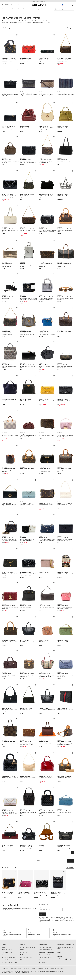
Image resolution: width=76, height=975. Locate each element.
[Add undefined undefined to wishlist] (15, 871)
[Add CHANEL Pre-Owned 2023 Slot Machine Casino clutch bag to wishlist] (72, 549)
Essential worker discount (45, 957)
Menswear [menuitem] (13, 4)
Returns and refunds (7, 952)
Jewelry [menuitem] (37, 8)
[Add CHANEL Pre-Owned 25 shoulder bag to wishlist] (17, 273)
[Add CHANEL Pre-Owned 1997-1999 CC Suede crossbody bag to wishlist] (54, 617)
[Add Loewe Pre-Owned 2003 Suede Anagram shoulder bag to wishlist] (35, 753)
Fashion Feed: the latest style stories (64, 951)
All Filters (5, 28)
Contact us (4, 944)
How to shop (7, 932)
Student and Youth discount (46, 954)
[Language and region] (62, 4)
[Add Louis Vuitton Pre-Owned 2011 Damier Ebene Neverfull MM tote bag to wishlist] (17, 718)
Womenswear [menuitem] (5, 4)
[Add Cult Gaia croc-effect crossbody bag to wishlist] (54, 822)
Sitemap (22, 959)
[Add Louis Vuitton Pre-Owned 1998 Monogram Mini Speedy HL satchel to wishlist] (72, 753)
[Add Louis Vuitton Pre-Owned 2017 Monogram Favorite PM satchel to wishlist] (35, 205)
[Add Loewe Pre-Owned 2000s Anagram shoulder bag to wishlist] (35, 103)
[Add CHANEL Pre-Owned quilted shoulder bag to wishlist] (54, 549)
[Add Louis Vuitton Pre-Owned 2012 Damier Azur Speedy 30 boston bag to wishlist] (17, 410)
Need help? (56, 932)
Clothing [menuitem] (14, 8)
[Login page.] (66, 4)
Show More (70, 867)
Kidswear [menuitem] (20, 4)
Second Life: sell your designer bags (65, 948)
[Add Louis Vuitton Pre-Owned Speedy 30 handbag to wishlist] (72, 308)
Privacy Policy (63, 918)
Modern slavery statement (26, 954)
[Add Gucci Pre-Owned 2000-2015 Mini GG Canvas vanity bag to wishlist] (35, 787)
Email (40, 907)
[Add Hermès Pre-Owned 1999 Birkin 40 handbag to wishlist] (35, 582)
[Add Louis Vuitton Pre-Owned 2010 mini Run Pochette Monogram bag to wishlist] (35, 171)
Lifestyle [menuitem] (43, 8)
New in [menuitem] (3, 8)
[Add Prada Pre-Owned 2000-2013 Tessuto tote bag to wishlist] (72, 136)
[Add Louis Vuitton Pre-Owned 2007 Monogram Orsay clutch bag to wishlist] (54, 410)
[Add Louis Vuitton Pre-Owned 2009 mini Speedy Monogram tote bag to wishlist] (17, 617)
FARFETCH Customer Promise (9, 962)
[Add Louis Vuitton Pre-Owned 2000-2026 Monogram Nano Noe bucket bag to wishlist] (17, 445)
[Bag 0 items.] (72, 4)
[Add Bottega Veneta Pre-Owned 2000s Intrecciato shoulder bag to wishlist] (72, 480)
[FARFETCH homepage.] (38, 5)
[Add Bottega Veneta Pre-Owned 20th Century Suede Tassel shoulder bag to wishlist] (54, 171)
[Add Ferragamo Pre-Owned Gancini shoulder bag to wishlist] (35, 685)
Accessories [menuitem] (30, 8)
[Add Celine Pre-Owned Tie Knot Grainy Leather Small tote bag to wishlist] (54, 341)
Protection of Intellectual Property (39, 968)
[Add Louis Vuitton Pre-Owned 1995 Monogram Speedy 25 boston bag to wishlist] (72, 445)
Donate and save (43, 959)
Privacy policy (5, 968)
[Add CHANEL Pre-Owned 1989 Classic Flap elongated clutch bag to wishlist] (54, 35)
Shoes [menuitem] (19, 8)
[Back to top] (72, 852)
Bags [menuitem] (24, 8)
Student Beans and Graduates (46, 952)
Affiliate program (43, 944)
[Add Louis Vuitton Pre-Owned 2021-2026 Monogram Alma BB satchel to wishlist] (72, 205)
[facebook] (66, 959)
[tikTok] (62, 959)
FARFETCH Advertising (26, 957)
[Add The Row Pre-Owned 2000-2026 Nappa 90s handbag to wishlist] (54, 582)
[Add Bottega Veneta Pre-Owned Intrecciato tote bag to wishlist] (17, 376)
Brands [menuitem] (8, 8)
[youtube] (69, 959)
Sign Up (42, 914)
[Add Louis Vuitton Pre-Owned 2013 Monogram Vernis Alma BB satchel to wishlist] (54, 753)
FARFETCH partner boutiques (27, 947)
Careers (22, 949)
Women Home (5, 13)
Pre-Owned (12, 13)
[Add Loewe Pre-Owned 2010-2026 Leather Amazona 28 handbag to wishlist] (17, 650)
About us (22, 944)
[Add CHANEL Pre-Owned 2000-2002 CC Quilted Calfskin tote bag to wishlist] (17, 205)
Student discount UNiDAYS (45, 949)
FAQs (29, 932)
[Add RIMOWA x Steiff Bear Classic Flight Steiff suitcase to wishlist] (35, 240)
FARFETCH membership (45, 947)
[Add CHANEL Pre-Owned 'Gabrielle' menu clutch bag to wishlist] (17, 822)
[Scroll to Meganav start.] (50, 9)
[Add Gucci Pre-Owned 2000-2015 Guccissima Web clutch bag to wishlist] (72, 685)
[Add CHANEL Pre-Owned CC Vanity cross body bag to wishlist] (72, 617)
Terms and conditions (15, 968)
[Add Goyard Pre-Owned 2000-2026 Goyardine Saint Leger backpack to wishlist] (17, 341)
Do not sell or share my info (56, 968)
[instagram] (59, 959)
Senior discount (43, 962)
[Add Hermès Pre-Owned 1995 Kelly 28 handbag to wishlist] (35, 376)
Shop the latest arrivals (40, 1)
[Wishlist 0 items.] (69, 4)
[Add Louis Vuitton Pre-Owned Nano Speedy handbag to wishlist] (35, 445)
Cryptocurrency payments (8, 957)
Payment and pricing (7, 954)
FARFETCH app (24, 952)
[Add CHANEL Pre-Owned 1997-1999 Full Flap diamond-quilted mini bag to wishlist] (17, 549)
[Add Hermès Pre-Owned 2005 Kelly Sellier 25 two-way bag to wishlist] (72, 103)
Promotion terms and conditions (10, 959)
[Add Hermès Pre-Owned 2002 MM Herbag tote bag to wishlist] (54, 718)
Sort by (69, 28)
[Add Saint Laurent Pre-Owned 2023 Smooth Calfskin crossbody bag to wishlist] (35, 341)
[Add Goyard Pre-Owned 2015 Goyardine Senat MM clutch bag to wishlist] (72, 69)
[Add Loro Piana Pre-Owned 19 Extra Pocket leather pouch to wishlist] (72, 787)
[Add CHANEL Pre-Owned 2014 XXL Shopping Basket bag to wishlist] (72, 171)
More (49, 22)
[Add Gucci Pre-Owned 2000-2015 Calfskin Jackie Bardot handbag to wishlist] (17, 685)
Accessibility (26, 968)
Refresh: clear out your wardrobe (65, 944)
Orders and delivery (7, 949)
